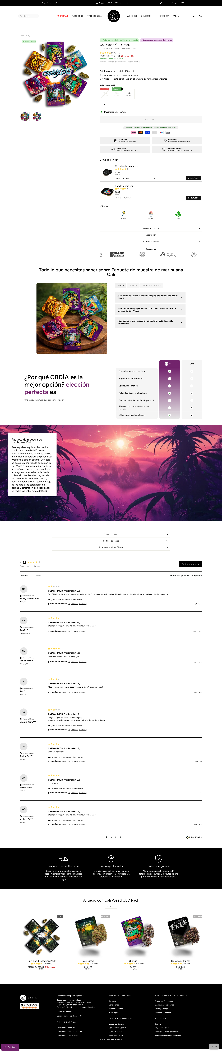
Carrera (158, 1024)
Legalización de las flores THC (69, 1016)
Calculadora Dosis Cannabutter (69, 1031)
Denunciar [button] (74, 604)
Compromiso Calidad (117, 1028)
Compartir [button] (82, 604)
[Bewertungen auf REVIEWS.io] (37, 1006)
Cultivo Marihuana (116, 1032)
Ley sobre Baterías (162, 1028)
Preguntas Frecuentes (164, 1001)
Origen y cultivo (111, 534)
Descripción (151, 235)
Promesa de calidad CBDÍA (111, 547)
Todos (111, 906)
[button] (151, 53)
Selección (147, 16)
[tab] (179, 576)
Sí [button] (69, 604)
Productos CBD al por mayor (166, 1032)
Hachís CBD (131, 16)
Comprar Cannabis (64, 1011)
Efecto (121, 285)
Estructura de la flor (152, 285)
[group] (33, 562)
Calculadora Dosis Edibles (67, 1035)
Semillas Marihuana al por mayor (168, 1035)
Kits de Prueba (94, 16)
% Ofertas (62, 16)
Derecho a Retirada (163, 1013)
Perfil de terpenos (111, 541)
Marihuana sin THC (116, 1035)
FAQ (175, 16)
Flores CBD (77, 16)
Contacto (112, 1001)
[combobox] (28, 16)
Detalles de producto (151, 228)
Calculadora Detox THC (66, 1028)
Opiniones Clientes (116, 1024)
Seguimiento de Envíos (164, 1005)
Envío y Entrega (161, 1009)
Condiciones (114, 1005)
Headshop (164, 16)
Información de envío (150, 241)
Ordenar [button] (24, 575)
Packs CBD (24, 36)
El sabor (133, 285)
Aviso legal (113, 1013)
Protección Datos (116, 1009)
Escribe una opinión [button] (190, 564)
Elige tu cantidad (107, 85)
